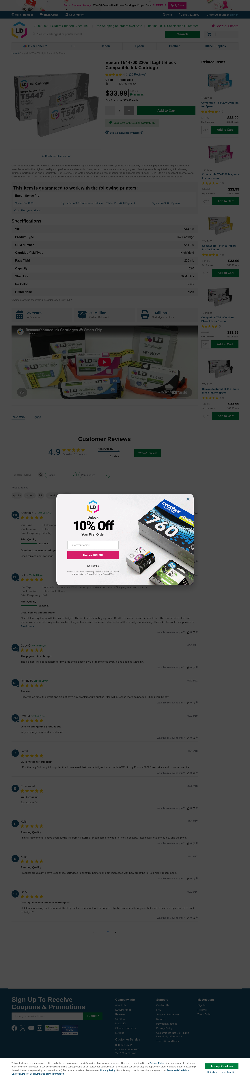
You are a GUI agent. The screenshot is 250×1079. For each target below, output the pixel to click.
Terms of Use (108, 574)
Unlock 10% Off (93, 555)
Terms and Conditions (178, 1070)
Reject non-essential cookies (221, 1072)
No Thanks (93, 566)
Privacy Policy (157, 1063)
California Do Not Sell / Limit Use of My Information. (38, 1074)
